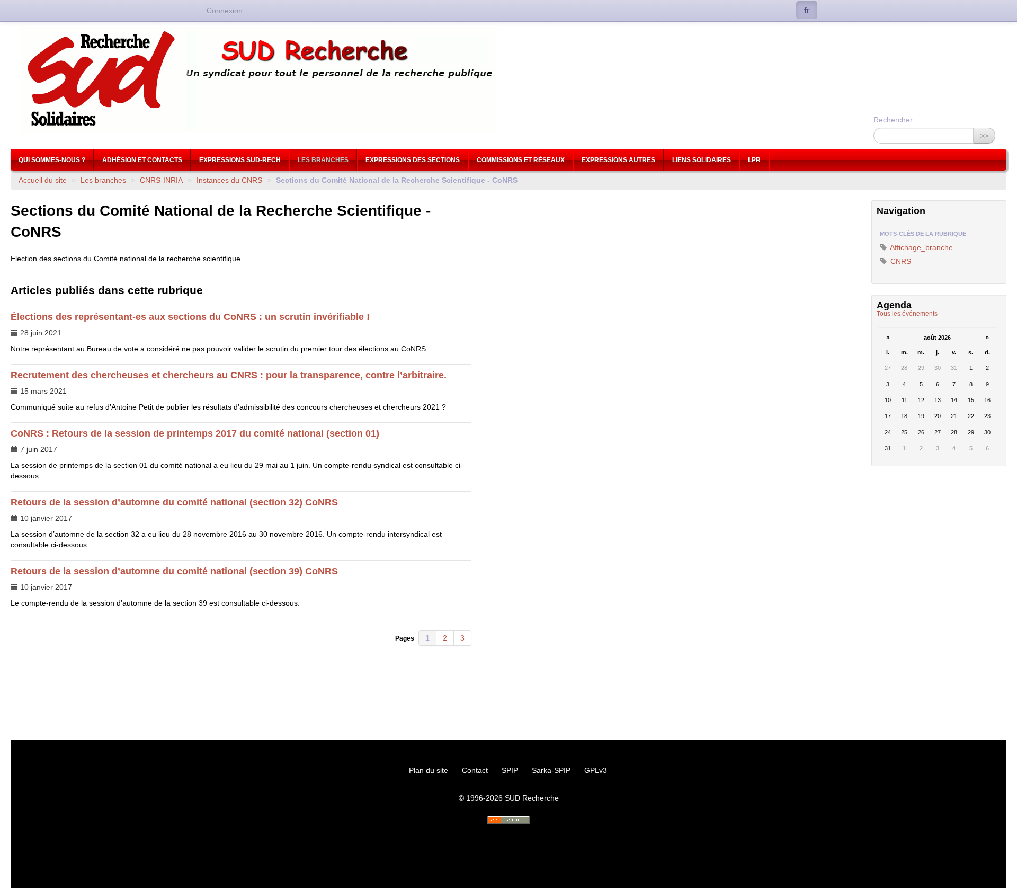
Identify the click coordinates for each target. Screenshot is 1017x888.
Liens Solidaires (701, 160)
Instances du (229, 180)
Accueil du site (43, 180)
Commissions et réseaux (521, 160)
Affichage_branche (920, 247)
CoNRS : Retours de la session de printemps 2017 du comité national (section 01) (195, 433)
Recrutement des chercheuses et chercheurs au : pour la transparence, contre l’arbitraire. (229, 375)
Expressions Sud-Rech (240, 160)
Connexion (225, 10)
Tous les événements (907, 313)
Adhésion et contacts (142, 160)
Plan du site (428, 770)
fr (806, 10)
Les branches (323, 160)
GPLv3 (595, 770)
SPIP (510, 770)
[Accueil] (508, 80)
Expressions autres (618, 160)
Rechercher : (895, 120)
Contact (475, 770)
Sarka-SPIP (551, 770)
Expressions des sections (412, 160)
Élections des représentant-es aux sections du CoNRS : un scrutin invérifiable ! (190, 317)
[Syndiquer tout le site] (508, 820)
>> (984, 135)
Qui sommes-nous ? (52, 160)
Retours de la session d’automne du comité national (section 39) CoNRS (174, 571)
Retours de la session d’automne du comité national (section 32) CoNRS (174, 502)
